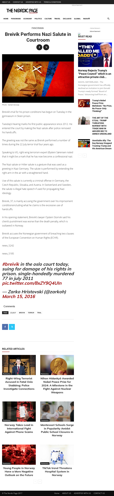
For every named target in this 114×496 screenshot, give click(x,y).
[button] (108, 18)
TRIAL (39, 313)
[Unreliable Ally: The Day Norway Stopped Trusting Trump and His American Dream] (84, 143)
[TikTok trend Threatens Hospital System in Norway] (57, 455)
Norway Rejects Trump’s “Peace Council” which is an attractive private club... (94, 74)
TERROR (31, 313)
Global (77, 18)
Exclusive (67, 18)
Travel (57, 18)
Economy (27, 18)
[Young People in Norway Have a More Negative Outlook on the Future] (19, 455)
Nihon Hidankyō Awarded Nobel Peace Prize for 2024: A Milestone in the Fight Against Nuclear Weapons (57, 385)
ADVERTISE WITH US (33, 2)
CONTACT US (18, 2)
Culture (48, 18)
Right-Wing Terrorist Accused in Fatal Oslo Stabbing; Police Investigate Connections (19, 383)
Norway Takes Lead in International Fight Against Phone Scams (19, 428)
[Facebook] (39, 47)
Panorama (16, 18)
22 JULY (13, 313)
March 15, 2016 (18, 296)
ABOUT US (6, 2)
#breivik (10, 264)
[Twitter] (46, 47)
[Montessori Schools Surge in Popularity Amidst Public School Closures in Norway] (57, 411)
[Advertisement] (77, 10)
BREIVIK (22, 313)
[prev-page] (35, 482)
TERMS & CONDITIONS (52, 2)
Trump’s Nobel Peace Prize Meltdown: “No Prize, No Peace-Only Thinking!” (102, 105)
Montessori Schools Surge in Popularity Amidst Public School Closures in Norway (57, 430)
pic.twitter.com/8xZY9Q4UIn (31, 283)
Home (5, 18)
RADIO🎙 (86, 18)
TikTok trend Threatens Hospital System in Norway (57, 471)
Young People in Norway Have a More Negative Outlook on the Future (19, 471)
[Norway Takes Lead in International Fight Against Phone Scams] (19, 411)
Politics (38, 18)
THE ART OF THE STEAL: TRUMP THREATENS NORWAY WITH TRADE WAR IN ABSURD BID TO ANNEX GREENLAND (101, 126)
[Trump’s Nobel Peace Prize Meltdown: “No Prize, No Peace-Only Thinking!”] (84, 103)
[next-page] (40, 482)
